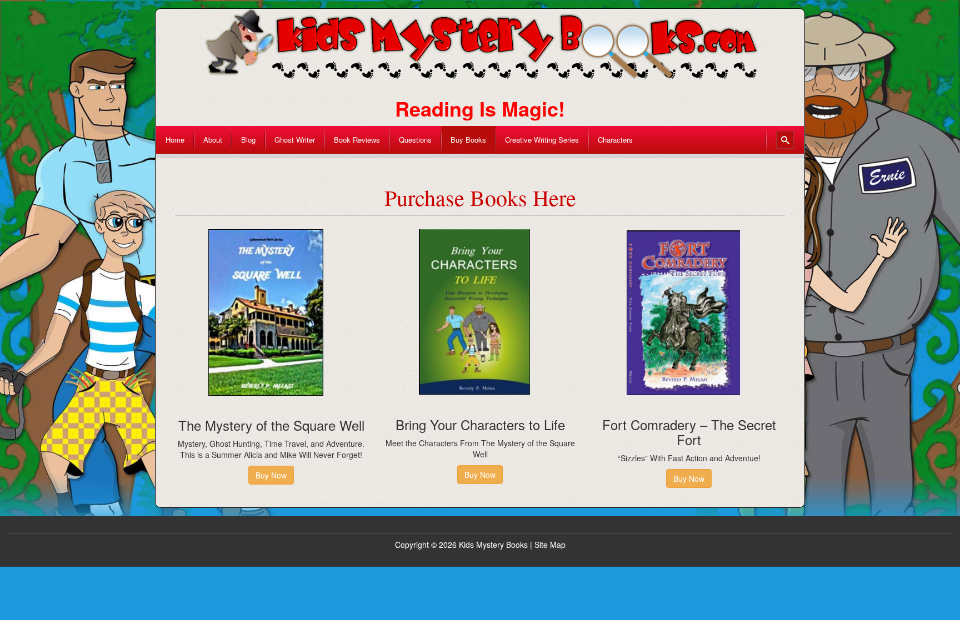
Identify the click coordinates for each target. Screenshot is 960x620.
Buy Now (271, 475)
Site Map (550, 544)
